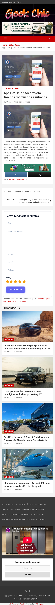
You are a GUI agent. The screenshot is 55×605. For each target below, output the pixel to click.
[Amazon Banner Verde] (27, 165)
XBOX (44, 519)
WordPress (35, 599)
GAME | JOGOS (37, 509)
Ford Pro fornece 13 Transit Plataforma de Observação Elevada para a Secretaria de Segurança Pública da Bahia (26, 440)
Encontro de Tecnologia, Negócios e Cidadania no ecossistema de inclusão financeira (28, 200)
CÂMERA (29, 504)
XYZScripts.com (40, 604)
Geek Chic (22, 595)
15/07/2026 (9, 398)
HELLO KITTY (6, 515)
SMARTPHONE (16, 519)
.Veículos (9, 339)
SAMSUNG (6, 519)
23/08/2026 (9, 352)
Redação (18, 352)
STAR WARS (31, 519)
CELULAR (15, 504)
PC (32, 515)
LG (19, 515)
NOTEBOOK (25, 515)
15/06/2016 (9, 102)
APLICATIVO (22, 179)
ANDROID (12, 179)
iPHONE (14, 515)
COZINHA (22, 504)
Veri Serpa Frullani (22, 102)
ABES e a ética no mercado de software (23, 191)
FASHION (43, 504)
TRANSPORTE (12, 307)
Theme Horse (44, 595)
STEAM (38, 519)
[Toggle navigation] (5, 39)
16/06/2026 (9, 489)
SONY (24, 519)
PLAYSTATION (39, 515)
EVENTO (36, 504)
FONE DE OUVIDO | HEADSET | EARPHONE (15, 510)
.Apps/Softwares (12, 89)
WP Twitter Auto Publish (17, 604)
